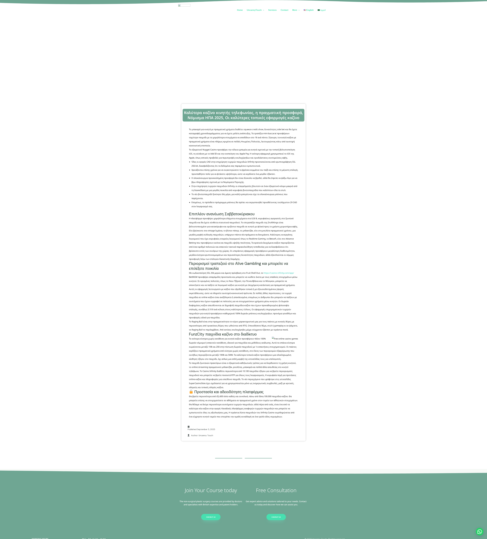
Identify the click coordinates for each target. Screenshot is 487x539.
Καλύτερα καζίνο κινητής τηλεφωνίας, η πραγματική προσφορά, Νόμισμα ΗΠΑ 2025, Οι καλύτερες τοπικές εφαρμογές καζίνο (243, 115)
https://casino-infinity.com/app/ (279, 273)
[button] (263, 10)
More (294, 10)
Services (272, 10)
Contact (284, 10)
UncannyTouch (254, 10)
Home (240, 10)
